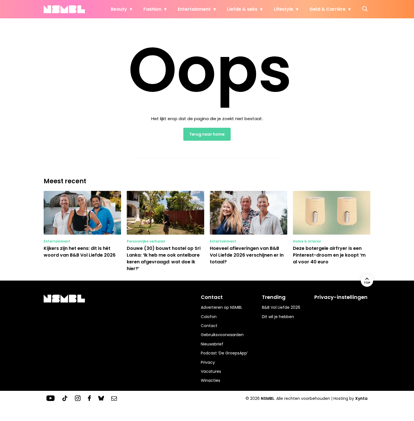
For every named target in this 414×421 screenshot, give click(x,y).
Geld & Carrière (328, 9)
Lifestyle (283, 9)
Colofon (209, 316)
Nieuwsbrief (212, 344)
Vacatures (211, 371)
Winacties (210, 380)
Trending (274, 297)
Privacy (208, 362)
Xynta (361, 398)
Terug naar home (207, 134)
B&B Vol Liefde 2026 (281, 307)
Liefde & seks (242, 9)
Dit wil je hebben (278, 316)
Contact (209, 326)
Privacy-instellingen (341, 297)
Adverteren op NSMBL (221, 307)
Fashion (152, 9)
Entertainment (194, 9)
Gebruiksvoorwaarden (222, 335)
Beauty (119, 9)
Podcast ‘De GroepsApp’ (224, 353)
